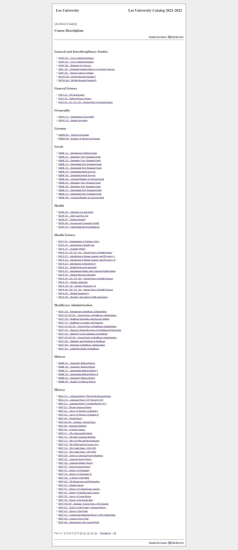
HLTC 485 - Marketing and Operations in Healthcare (81, 341)
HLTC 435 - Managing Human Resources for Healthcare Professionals (89, 329)
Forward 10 (105, 532)
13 (92, 532)
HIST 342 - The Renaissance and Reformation (78, 481)
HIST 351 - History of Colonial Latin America (79, 488)
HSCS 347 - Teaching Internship (73, 282)
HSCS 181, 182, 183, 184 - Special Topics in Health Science (85, 252)
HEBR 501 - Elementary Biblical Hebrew (76, 377)
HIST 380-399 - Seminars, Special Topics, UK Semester (83, 503)
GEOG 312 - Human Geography (73, 120)
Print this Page (177, 36)
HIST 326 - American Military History (75, 462)
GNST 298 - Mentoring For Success (74, 65)
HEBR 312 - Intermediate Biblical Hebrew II (78, 374)
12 (88, 532)
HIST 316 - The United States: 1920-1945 (77, 447)
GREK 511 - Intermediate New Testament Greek (80, 190)
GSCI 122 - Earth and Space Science (74, 98)
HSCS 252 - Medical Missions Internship (77, 274)
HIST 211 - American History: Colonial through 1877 (82, 403)
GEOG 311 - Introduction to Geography (76, 116)
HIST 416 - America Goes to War (73, 518)
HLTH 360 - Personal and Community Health (78, 223)
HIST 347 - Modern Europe (70, 485)
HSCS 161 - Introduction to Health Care (76, 244)
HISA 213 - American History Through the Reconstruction (84, 396)
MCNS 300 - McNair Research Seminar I (77, 76)
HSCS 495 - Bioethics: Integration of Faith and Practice (83, 296)
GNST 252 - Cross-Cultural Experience (76, 57)
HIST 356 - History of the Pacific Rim (75, 499)
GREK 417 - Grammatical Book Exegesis (77, 171)
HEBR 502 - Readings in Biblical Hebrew (77, 381)
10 (81, 532)
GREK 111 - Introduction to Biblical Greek (77, 152)
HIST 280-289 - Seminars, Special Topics (77, 421)
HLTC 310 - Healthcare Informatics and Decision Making (84, 318)
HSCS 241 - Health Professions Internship (77, 267)
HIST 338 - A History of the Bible (73, 477)
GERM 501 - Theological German (73, 134)
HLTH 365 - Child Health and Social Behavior (79, 226)
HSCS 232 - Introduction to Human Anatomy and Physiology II (86, 259)
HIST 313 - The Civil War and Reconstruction (78, 440)
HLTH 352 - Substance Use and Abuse (75, 211)
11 (84, 532)
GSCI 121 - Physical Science (71, 94)
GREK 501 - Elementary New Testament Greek (79, 182)
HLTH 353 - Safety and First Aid (73, 215)
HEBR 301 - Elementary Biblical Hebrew (76, 362)
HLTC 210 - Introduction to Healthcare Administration (82, 311)
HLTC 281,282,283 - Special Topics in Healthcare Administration (87, 315)
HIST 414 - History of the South (73, 511)
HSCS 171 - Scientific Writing (72, 248)
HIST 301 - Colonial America (71, 429)
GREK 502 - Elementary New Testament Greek (79, 186)
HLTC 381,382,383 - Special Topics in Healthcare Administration (87, 326)
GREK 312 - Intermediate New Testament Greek (80, 167)
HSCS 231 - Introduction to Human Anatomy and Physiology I (86, 256)
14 (96, 532)
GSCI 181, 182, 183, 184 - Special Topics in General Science (85, 102)
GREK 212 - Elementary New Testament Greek (79, 160)
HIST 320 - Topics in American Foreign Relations (80, 455)
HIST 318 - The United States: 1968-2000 (77, 451)
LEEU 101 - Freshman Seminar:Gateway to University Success (86, 69)
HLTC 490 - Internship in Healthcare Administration (81, 344)
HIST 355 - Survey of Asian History (74, 496)
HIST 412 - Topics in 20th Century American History (82, 507)
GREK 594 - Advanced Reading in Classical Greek (81, 197)
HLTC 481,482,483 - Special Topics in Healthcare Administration (87, 337)
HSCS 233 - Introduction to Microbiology (77, 263)
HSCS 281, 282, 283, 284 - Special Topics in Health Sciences (85, 278)
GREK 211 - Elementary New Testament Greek (79, 156)
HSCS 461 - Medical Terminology (73, 293)
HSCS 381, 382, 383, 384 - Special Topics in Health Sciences (85, 289)
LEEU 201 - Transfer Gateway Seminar (76, 72)
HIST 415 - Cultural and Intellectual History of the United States (86, 514)
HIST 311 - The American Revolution (75, 433)
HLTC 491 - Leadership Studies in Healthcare (78, 348)
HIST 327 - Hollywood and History (74, 466)
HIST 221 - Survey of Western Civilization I (78, 410)
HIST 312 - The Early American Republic (77, 436)
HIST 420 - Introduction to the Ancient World (78, 522)
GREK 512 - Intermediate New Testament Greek (80, 193)
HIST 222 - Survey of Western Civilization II (78, 414)
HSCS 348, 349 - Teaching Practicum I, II (77, 285)
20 (115, 532)
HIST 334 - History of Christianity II (74, 473)
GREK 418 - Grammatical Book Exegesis (77, 175)
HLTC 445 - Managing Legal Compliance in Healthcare (82, 333)
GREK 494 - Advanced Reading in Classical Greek (81, 178)
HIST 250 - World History (70, 418)
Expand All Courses (158, 36)
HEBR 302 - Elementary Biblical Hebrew (76, 366)
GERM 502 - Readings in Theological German (79, 138)
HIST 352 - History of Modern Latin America (78, 492)
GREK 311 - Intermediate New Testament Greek (80, 164)
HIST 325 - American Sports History (75, 459)
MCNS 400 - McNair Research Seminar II (77, 80)
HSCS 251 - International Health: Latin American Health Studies (87, 270)
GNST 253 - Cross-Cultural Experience (76, 61)
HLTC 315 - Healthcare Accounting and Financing (80, 322)
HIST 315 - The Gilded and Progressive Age (78, 444)
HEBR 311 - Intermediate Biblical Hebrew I (77, 370)
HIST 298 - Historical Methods (72, 425)
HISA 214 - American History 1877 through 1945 (80, 399)
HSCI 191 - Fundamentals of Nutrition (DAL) (78, 241)
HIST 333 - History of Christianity (73, 470)
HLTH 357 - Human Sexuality (72, 219)
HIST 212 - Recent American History (75, 407)
